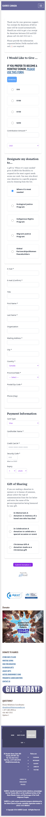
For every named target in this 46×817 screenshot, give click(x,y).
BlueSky (36, 763)
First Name (12, 303)
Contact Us (6, 681)
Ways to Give (21, 735)
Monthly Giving (7, 660)
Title (9, 292)
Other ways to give (9, 657)
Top (22, 743)
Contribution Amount (17, 130)
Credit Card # (13, 443)
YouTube (36, 770)
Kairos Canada (9, 5)
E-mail (10, 269)
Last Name (12, 315)
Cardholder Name (15, 431)
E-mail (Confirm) (14, 280)
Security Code (13, 457)
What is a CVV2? (12, 461)
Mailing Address (14, 338)
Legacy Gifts (6, 671)
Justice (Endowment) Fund (11, 674)
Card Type (11, 418)
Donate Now (31, 735)
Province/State (14, 373)
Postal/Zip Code (14, 384)
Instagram (36, 760)
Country (11, 361)
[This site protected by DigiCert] (15, 595)
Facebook (36, 757)
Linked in (36, 767)
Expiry (9, 466)
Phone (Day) (12, 396)
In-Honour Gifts (8, 667)
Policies (23, 784)
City (9, 349)
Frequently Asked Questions (12, 678)
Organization (12, 326)
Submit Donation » (23, 564)
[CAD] (23, 144)
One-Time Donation (9, 664)
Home (12, 735)
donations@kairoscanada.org (13, 707)
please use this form (21, 70)
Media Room (23, 782)
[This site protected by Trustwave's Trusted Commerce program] (31, 595)
